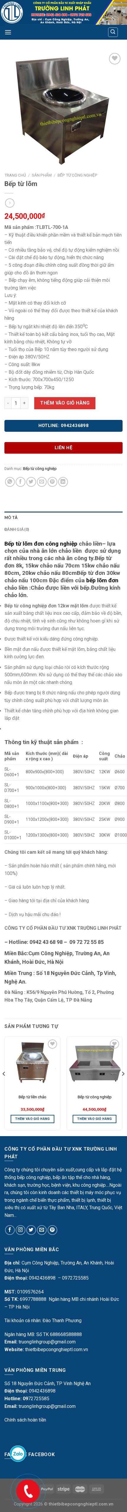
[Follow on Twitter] (31, 1230)
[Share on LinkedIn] (63, 482)
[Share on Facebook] (20, 482)
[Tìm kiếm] (113, 32)
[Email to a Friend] (42, 482)
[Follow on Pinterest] (52, 1230)
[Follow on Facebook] (10, 1230)
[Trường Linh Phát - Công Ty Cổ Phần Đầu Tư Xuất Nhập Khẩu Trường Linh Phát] (63, 12)
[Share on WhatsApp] (10, 482)
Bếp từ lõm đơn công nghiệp (40, 543)
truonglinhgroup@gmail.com (47, 1342)
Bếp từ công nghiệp (77, 175)
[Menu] (8, 32)
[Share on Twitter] (31, 482)
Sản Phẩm (42, 175)
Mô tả (10, 517)
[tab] (63, 517)
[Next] (123, 1086)
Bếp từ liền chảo (32, 1096)
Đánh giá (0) (16, 529)
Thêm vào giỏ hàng (64, 403)
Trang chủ (15, 175)
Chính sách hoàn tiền (25, 1420)
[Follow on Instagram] (20, 1230)
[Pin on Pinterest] (52, 482)
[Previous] (4, 1086)
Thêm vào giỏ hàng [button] (32, 1119)
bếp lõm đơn (102, 580)
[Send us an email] (42, 1230)
